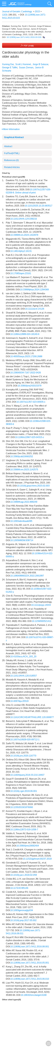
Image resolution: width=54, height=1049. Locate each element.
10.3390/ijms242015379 (29, 385)
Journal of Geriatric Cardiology (17, 11)
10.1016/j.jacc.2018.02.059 (23, 875)
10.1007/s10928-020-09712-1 (24, 739)
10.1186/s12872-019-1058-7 (24, 829)
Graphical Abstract (14, 137)
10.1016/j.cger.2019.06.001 (23, 791)
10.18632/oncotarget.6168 (34, 995)
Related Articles (12, 167)
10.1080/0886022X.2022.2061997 (27, 576)
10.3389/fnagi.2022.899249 (23, 502)
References (11, 160)
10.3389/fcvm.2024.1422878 (24, 235)
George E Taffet (9, 67)
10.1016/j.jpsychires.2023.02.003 (33, 486)
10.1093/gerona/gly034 (21, 910)
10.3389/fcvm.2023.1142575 (24, 469)
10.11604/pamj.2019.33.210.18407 (27, 775)
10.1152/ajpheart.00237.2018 (37, 859)
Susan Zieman (26, 67)
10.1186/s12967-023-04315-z (29, 437)
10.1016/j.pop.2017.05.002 (23, 920)
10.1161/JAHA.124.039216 (23, 219)
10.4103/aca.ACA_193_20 (23, 656)
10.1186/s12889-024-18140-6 (24, 334)
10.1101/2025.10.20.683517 (38, 206)
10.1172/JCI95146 (19, 888)
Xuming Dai (8, 64)
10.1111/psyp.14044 (41, 605)
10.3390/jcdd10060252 (21, 456)
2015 (37, 11)
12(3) (4, 15)
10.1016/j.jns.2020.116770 (23, 755)
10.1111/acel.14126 (34, 309)
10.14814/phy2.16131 (21, 251)
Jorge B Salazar (40, 64)
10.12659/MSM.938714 (21, 540)
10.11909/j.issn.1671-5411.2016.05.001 (29, 963)
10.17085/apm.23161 (20, 273)
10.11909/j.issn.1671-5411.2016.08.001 (29, 946)
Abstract (8, 146)
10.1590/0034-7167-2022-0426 (25, 372)
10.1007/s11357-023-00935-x (30, 402)
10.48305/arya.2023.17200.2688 (26, 356)
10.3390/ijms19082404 (27, 845)
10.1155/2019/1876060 (21, 807)
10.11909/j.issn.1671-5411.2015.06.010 (29, 979)
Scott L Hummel (23, 64)
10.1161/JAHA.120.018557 (23, 676)
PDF (28, 46)
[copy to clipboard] (43, 37)
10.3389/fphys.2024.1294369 (34, 289)
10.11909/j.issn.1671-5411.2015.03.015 (24, 37)
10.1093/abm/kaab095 (21, 521)
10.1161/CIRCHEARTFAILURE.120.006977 (32, 717)
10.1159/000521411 (41, 621)
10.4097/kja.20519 (19, 701)
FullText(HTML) (11, 153)
